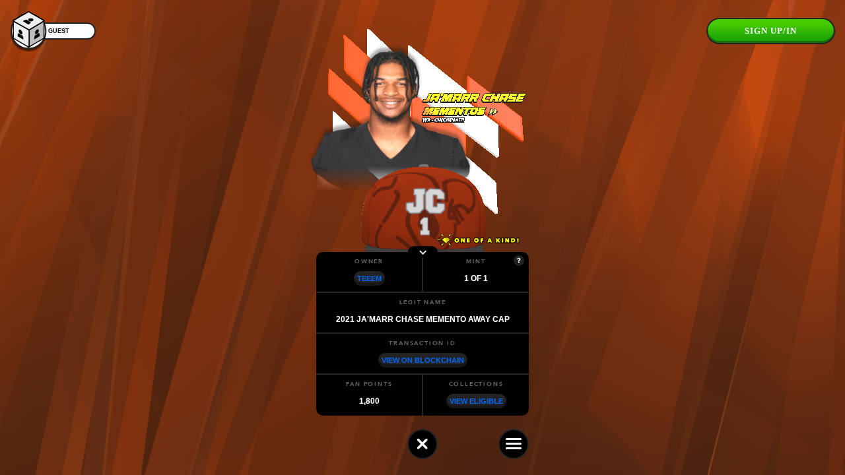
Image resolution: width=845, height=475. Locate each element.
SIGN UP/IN (771, 31)
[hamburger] (513, 444)
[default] (422, 444)
